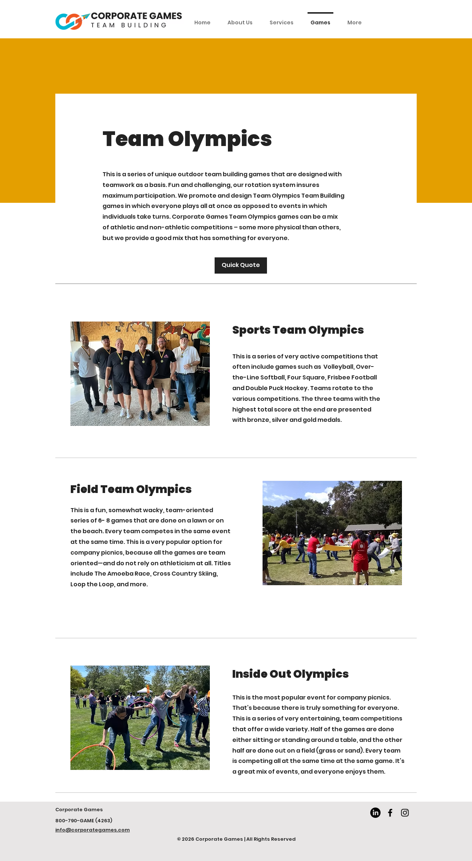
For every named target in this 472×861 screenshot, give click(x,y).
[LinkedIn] (375, 813)
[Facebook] (390, 813)
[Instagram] (405, 813)
